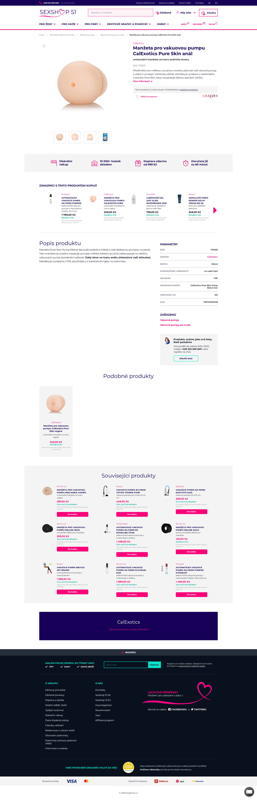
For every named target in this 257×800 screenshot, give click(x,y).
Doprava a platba (166, 3)
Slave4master (103, 710)
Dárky (161, 24)
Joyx (97, 715)
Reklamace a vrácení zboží (60, 730)
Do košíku (72, 514)
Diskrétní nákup (54, 715)
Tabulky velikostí (54, 725)
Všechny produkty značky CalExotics (129, 629)
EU (216, 3)
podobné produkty (189, 89)
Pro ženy (46, 24)
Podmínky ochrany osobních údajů (61, 742)
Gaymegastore (103, 705)
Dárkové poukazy (54, 695)
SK (209, 3)
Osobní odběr (185, 3)
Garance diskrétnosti (145, 3)
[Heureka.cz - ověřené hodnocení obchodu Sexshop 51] (128, 772)
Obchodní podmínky (56, 735)
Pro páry (91, 24)
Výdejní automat (54, 710)
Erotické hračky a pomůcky (127, 24)
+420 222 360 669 (51, 3)
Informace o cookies (56, 748)
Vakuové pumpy (87, 35)
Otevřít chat (185, 358)
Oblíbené (164, 12)
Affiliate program (104, 720)
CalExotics (138, 43)
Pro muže (69, 24)
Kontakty (199, 3)
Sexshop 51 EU (103, 700)
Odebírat (154, 665)
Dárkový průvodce (55, 690)
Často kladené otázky (57, 720)
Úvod (41, 35)
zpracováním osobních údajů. (192, 666)
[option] (65, 208)
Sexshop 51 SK (103, 695)
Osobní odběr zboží (56, 705)
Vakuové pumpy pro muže (112, 35)
